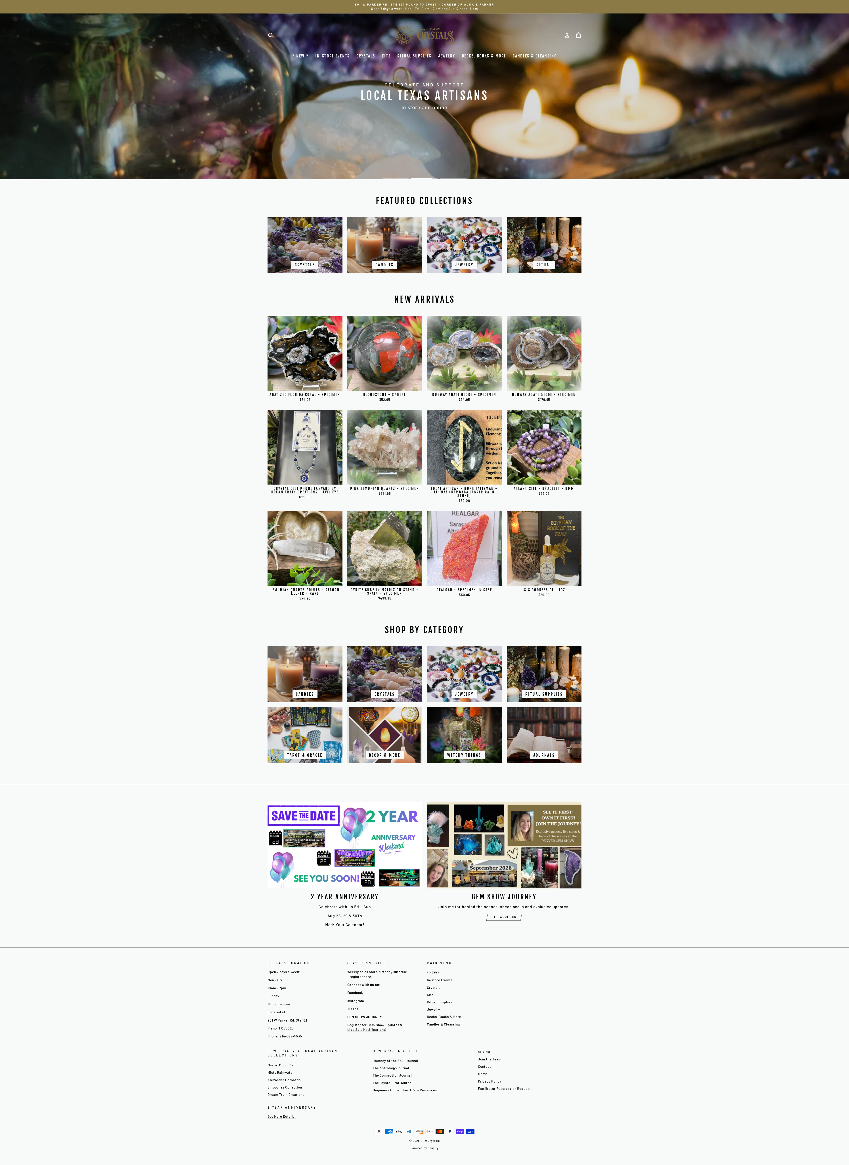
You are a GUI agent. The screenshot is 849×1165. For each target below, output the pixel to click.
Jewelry (446, 55)
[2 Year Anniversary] (345, 845)
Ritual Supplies (414, 55)
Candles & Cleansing (535, 55)
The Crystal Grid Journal (393, 1083)
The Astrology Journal (391, 1068)
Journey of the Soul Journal (395, 1061)
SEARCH (484, 1052)
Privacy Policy (489, 1081)
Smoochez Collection (285, 1087)
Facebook (355, 993)
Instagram (355, 1001)
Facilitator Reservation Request (504, 1089)
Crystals (365, 55)
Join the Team (489, 1059)
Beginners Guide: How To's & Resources (405, 1090)
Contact (484, 1066)
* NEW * (300, 55)
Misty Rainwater (281, 1072)
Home (483, 1074)
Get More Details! (282, 1116)
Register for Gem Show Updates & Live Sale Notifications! (375, 1027)
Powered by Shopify (424, 1148)
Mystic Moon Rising (283, 1065)
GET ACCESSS (504, 916)
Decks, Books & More (484, 55)
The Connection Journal (392, 1075)
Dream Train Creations (286, 1094)
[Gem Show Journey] (504, 845)
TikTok (352, 1009)
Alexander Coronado (284, 1080)
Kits (386, 55)
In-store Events (332, 55)
